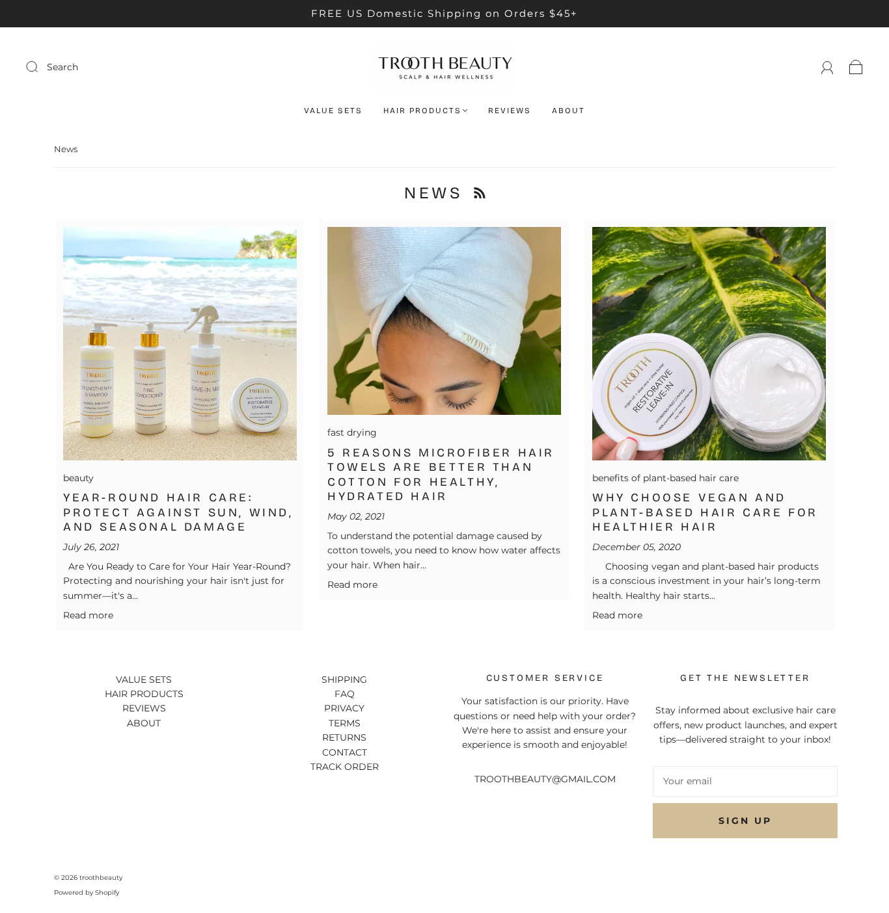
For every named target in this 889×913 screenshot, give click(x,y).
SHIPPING (344, 679)
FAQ (345, 694)
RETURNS (344, 737)
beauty (78, 478)
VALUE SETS (333, 110)
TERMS (345, 723)
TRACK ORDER (344, 767)
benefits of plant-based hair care (665, 478)
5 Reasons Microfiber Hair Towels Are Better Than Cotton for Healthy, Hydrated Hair (440, 474)
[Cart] (856, 67)
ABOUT (568, 110)
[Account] (827, 67)
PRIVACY (344, 708)
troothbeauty (100, 877)
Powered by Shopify (86, 892)
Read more (88, 615)
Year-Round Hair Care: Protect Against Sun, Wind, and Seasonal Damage (178, 512)
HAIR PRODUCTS (422, 110)
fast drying (352, 432)
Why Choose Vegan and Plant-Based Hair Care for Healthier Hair (705, 512)
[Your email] (745, 781)
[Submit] (119, 67)
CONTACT (344, 752)
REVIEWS (509, 110)
